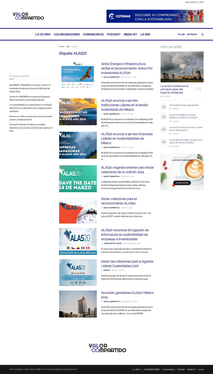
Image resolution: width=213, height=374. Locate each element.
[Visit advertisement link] (155, 16)
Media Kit (130, 34)
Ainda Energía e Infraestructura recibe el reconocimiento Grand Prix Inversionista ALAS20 (127, 68)
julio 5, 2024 (127, 114)
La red (145, 34)
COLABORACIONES (67, 34)
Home (61, 47)
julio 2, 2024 (127, 147)
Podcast (114, 34)
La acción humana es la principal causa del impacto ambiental (174, 89)
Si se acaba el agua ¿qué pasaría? (184, 105)
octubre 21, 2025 (129, 77)
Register (193, 34)
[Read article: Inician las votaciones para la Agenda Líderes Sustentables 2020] (78, 272)
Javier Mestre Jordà (112, 243)
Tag (67, 47)
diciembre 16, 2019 (130, 302)
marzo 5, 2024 (128, 176)
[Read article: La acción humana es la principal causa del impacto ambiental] (182, 66)
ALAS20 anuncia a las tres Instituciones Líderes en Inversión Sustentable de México (124, 105)
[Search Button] (202, 34)
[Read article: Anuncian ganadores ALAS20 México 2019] (78, 304)
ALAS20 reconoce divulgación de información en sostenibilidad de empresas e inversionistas (125, 234)
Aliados (107, 270)
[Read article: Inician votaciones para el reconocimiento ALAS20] (78, 210)
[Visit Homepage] (27, 16)
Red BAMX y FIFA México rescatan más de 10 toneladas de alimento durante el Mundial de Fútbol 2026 (29, 88)
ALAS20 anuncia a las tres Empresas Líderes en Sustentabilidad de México (127, 138)
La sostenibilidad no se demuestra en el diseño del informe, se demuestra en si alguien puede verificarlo (30, 108)
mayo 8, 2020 (118, 270)
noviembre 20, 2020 (132, 243)
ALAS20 (74, 47)
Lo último (43, 34)
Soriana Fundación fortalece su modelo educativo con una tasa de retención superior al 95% (30, 127)
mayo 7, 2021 (127, 208)
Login (182, 34)
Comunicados (93, 34)
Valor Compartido (112, 77)
